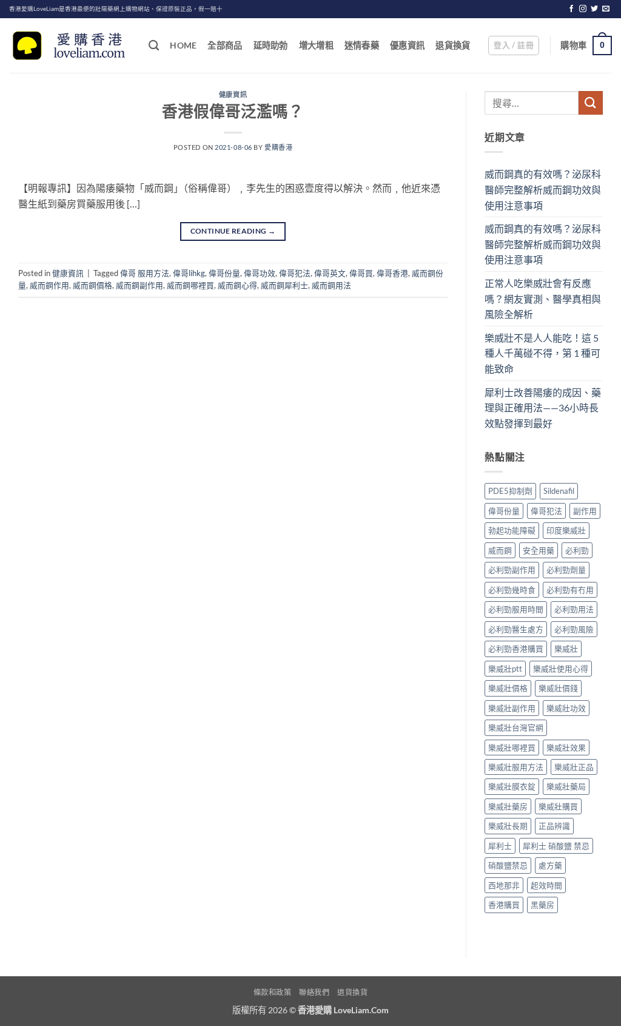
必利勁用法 (574, 609)
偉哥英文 (330, 273)
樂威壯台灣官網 (515, 727)
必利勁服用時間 (515, 609)
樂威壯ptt (505, 668)
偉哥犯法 (294, 273)
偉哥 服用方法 (144, 273)
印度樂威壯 (566, 530)
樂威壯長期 (508, 826)
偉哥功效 (259, 273)
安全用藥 (538, 550)
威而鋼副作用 (139, 285)
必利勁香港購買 (515, 648)
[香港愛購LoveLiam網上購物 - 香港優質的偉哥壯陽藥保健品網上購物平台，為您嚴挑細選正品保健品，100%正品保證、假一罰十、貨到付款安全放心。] (69, 46)
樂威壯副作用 (511, 708)
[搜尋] (154, 45)
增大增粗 (316, 45)
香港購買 (504, 905)
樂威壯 (566, 648)
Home (183, 45)
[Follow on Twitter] (594, 9)
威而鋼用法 (331, 285)
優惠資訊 (407, 45)
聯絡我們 (314, 992)
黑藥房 (542, 905)
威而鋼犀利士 (284, 285)
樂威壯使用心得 (560, 668)
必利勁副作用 (511, 570)
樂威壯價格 (508, 688)
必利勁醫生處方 (515, 629)
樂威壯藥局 (566, 786)
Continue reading (233, 230)
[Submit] (591, 103)
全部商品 (224, 45)
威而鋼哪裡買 (190, 285)
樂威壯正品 (574, 767)
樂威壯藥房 (508, 806)
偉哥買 (361, 273)
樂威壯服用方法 (515, 767)
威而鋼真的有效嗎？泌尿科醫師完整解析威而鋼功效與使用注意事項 (543, 189)
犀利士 (500, 846)
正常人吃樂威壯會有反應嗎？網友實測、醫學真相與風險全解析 (543, 298)
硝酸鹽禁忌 (508, 865)
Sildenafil (558, 491)
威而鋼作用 (49, 285)
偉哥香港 (392, 273)
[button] (513, 45)
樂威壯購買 (558, 806)
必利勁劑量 (566, 570)
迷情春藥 (361, 45)
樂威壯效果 (566, 747)
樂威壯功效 (566, 708)
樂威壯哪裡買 (511, 747)
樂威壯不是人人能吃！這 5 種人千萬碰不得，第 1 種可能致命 (542, 353)
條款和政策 (272, 992)
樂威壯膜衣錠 (511, 786)
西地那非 (504, 885)
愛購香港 (278, 147)
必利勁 (577, 550)
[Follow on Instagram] (582, 9)
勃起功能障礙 (511, 530)
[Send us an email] (605, 9)
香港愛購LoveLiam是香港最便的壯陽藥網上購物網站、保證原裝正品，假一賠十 (116, 8)
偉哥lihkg (189, 273)
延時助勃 (270, 45)
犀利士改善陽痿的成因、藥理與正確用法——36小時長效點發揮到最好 (543, 407)
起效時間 (546, 885)
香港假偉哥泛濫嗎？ (233, 111)
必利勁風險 (574, 629)
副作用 (585, 511)
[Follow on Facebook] (571, 9)
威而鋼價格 (92, 285)
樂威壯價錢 (558, 688)
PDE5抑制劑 (510, 491)
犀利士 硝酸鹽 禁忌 (556, 846)
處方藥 (550, 865)
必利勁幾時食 (511, 590)
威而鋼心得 (237, 285)
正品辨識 (554, 826)
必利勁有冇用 (570, 590)
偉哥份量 (224, 273)
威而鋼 (500, 550)
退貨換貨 (452, 45)
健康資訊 (233, 94)
